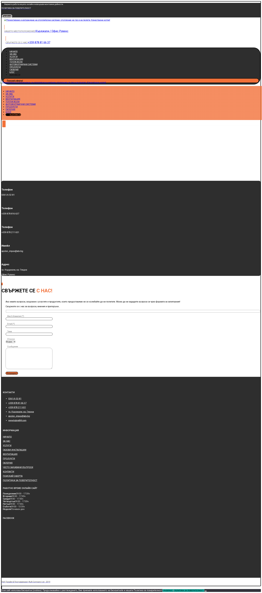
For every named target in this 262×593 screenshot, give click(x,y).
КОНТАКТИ (8, 471)
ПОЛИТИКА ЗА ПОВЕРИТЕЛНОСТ (20, 480)
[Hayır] (206, 591)
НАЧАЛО (7, 437)
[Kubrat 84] (57, 20)
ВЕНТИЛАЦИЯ (10, 454)
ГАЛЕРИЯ (8, 463)
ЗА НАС (6, 441)
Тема (9, 331)
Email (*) (11, 324)
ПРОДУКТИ (9, 458)
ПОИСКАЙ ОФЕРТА (13, 476)
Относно (11, 339)
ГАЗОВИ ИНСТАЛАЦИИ (14, 450)
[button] (7, 16)
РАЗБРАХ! (167, 590)
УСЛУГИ (7, 445)
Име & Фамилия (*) (15, 316)
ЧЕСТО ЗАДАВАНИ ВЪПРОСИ (18, 467)
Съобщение (12, 346)
